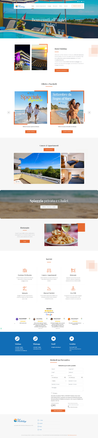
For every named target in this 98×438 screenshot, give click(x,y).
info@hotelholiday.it (56, 347)
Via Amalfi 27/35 (73, 347)
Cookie (40, 429)
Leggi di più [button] (23, 328)
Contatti (66, 6)
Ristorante (55, 6)
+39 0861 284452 (19, 349)
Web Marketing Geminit (72, 435)
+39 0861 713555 (19, 347)
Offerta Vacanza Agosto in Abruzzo (31, 126)
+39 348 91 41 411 (37, 349)
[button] (15, 323)
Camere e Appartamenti (41, 6)
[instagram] (83, 1)
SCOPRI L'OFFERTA (31, 131)
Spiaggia (49, 6)
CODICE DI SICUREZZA (55, 403)
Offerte (60, 6)
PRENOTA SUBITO (77, 6)
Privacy (55, 393)
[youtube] (81, 1)
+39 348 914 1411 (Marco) (21, 350)
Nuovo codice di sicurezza (72, 407)
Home (33, 6)
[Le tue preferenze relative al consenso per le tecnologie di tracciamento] (1, 328)
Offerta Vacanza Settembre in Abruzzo (67, 126)
